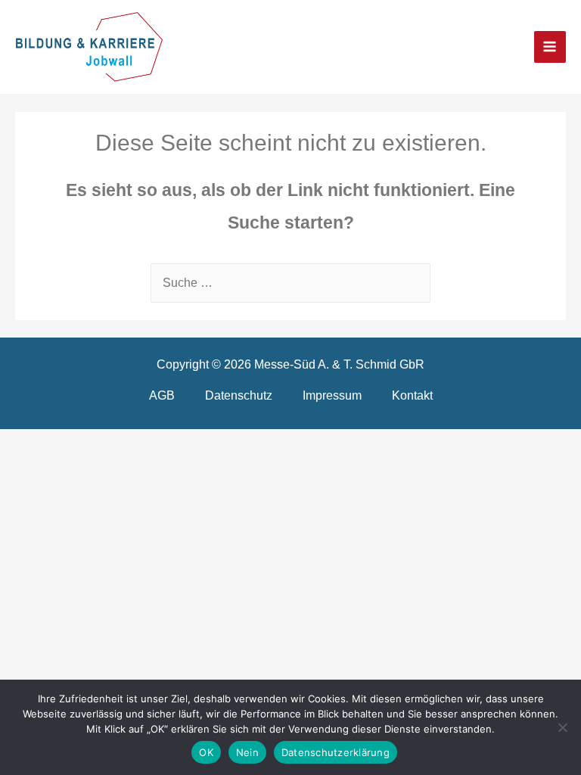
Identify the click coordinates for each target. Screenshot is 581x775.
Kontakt (412, 395)
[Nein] (562, 727)
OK (206, 752)
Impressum (332, 395)
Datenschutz (238, 395)
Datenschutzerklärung (335, 752)
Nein (247, 752)
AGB (162, 395)
